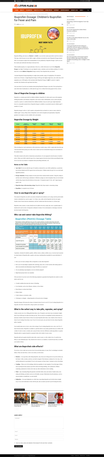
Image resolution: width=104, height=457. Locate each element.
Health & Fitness (21, 14)
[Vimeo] (87, 1)
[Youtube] (89, 1)
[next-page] (17, 409)
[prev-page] (15, 409)
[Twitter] (85, 1)
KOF (18, 24)
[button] (88, 10)
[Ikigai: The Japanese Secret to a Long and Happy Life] (39, 398)
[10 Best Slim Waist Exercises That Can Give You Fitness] (55, 398)
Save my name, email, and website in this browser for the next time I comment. (34, 443)
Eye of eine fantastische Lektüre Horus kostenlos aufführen (76, 30)
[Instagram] (83, 1)
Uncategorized (70, 19)
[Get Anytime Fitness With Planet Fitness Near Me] (22, 398)
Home (15, 14)
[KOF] (15, 24)
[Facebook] (81, 1)
